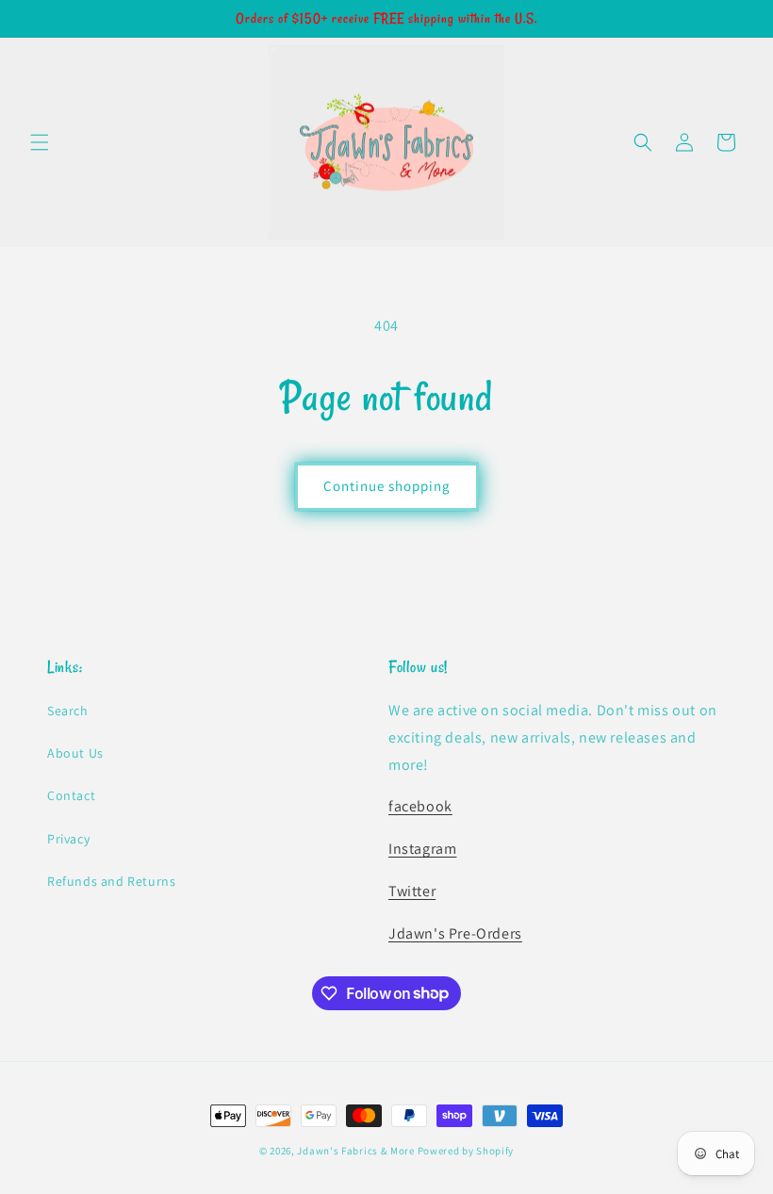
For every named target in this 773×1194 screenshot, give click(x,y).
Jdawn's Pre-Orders (455, 933)
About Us (75, 752)
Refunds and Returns (111, 881)
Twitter (412, 891)
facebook (420, 806)
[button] (39, 142)
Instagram (422, 849)
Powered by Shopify (466, 1150)
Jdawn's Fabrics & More (355, 1150)
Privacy (68, 838)
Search (68, 710)
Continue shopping (387, 486)
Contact (71, 795)
